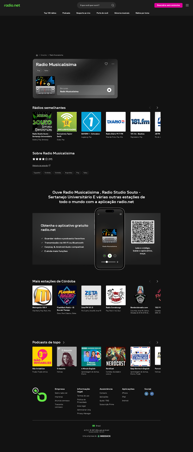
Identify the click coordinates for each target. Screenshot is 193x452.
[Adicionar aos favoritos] (106, 64)
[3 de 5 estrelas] (40, 159)
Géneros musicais (121, 13)
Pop (38, 70)
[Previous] (150, 106)
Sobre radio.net (61, 393)
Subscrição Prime (107, 404)
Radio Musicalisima (69, 92)
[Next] (157, 106)
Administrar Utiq (84, 410)
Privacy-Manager (84, 413)
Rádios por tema (142, 13)
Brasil (98, 426)
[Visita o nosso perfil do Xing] (152, 393)
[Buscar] (112, 5)
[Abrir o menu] (187, 5)
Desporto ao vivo (83, 13)
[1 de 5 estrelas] (33, 159)
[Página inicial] (37, 55)
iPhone (125, 393)
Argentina (68, 173)
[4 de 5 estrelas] (43, 159)
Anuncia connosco (62, 401)
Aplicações (104, 397)
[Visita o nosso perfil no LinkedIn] (146, 393)
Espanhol (37, 173)
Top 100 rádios (50, 13)
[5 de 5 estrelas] (46, 159)
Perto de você (102, 13)
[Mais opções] (112, 63)
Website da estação (40, 166)
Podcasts (66, 13)
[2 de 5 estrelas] (37, 159)
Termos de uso (83, 396)
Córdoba (48, 173)
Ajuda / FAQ (104, 401)
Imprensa (59, 397)
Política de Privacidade (82, 401)
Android (125, 401)
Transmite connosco (59, 406)
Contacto (103, 393)
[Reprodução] (109, 90)
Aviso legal (81, 406)
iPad (124, 397)
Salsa (46, 70)
